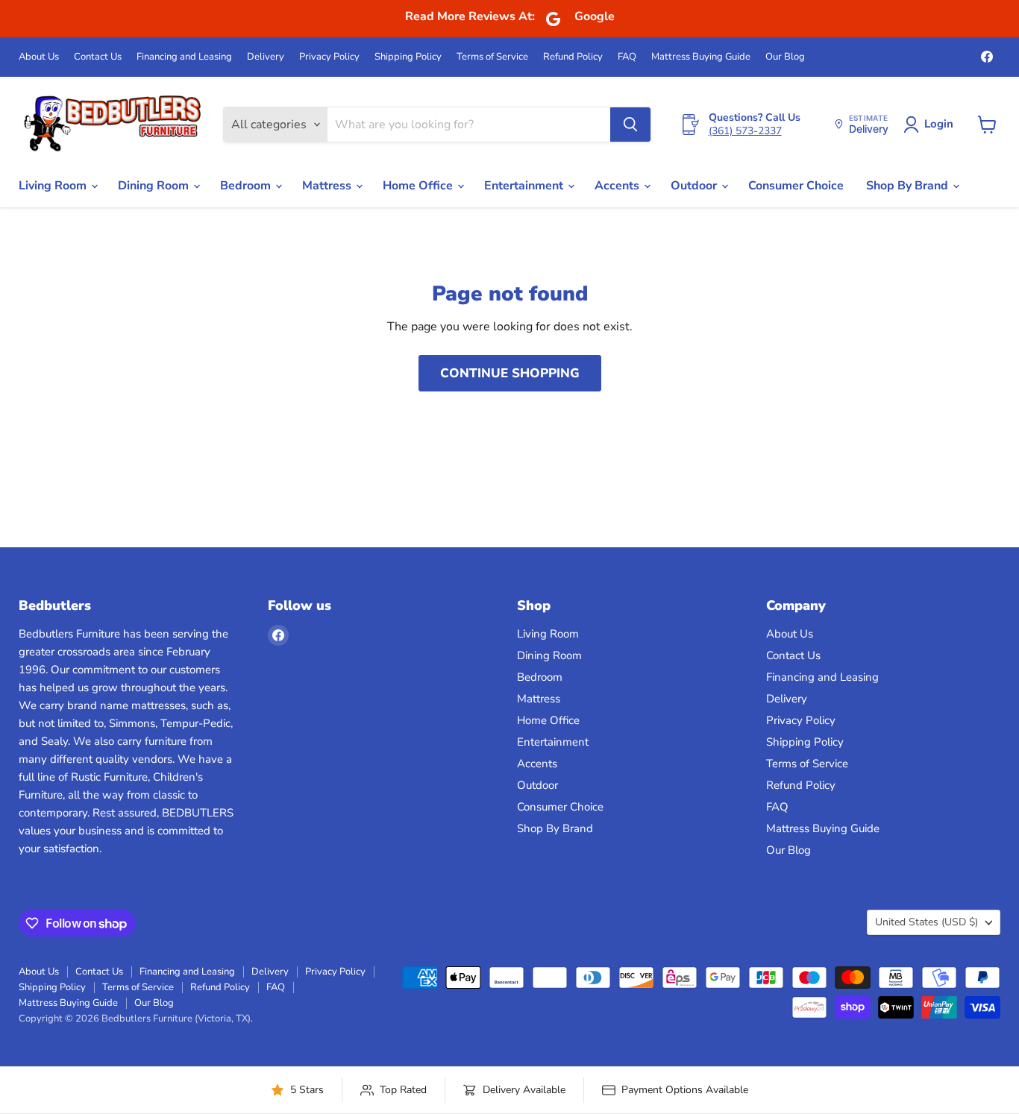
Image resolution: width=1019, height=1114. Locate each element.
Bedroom (247, 185)
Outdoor (695, 185)
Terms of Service (492, 57)
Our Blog (785, 57)
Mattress (328, 185)
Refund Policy (573, 57)
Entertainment (525, 185)
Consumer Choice (796, 185)
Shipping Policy (408, 57)
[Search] (630, 124)
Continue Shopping (510, 373)
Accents (618, 185)
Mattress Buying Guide (700, 57)
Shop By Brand (908, 185)
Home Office (419, 185)
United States (926, 922)
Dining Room (155, 185)
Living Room (54, 185)
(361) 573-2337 (745, 131)
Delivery (265, 57)
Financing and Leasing (184, 57)
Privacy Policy (329, 57)
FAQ (627, 57)
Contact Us (98, 57)
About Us (39, 57)
